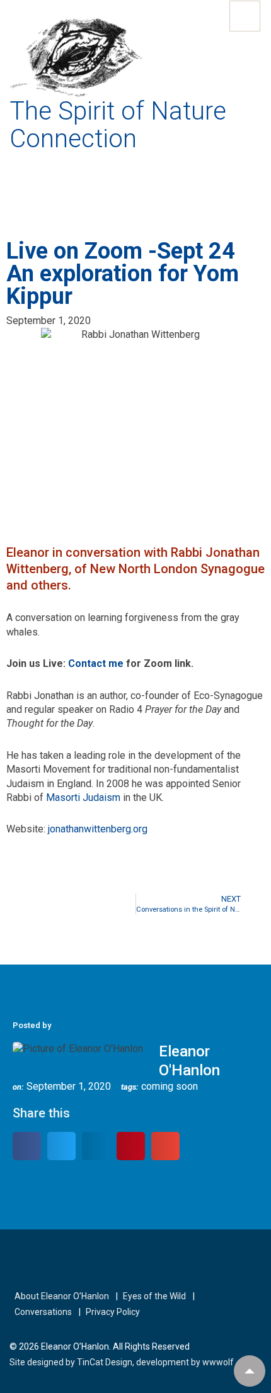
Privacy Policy (113, 1312)
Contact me (96, 663)
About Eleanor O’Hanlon (61, 1296)
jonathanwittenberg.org (97, 829)
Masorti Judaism (83, 797)
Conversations (43, 1312)
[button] (27, 1146)
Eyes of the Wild (154, 1296)
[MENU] (244, 16)
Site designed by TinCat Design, (72, 1362)
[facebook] (17, 1261)
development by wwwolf (185, 1362)
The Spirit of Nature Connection (117, 125)
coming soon (169, 1086)
